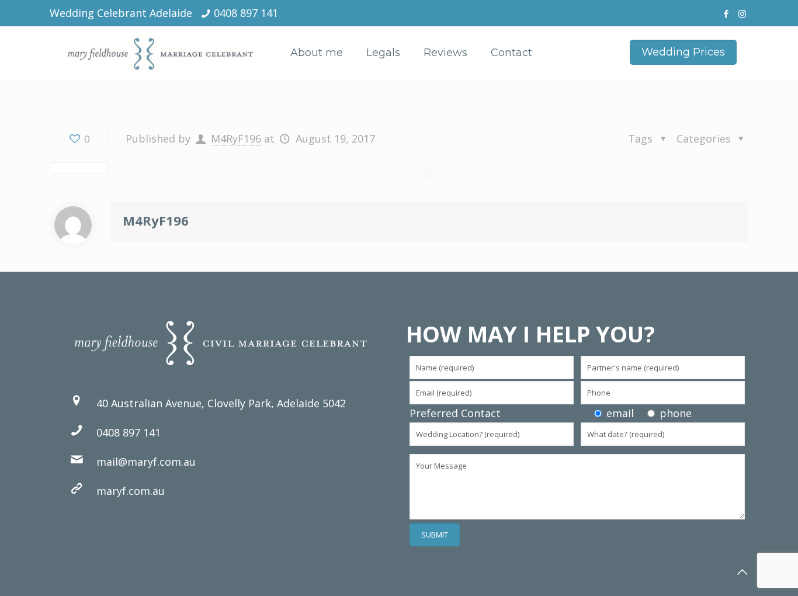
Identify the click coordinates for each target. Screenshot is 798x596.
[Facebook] (726, 13)
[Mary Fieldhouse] (161, 52)
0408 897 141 (246, 13)
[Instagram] (742, 13)
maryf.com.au (130, 491)
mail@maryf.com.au (146, 462)
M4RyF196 (236, 138)
